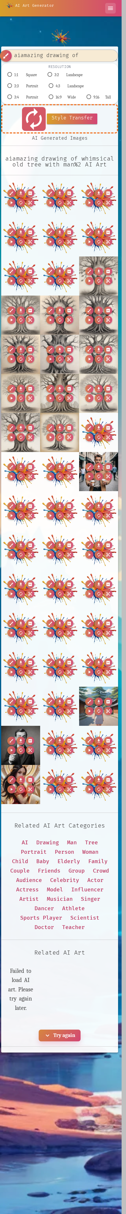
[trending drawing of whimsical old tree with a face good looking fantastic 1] (20, 432)
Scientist (84, 918)
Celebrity (64, 880)
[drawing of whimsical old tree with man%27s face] (59, 236)
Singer (90, 899)
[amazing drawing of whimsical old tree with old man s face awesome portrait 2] (59, 354)
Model (55, 889)
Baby (42, 861)
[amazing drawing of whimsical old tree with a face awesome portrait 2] (98, 276)
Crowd (101, 871)
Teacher (73, 927)
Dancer (44, 908)
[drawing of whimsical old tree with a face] (59, 393)
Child (20, 861)
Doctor (44, 927)
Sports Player (41, 918)
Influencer (87, 889)
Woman (90, 852)
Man (72, 842)
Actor (95, 880)
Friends (49, 871)
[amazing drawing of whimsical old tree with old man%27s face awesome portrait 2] (59, 197)
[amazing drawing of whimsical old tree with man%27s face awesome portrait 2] (20, 197)
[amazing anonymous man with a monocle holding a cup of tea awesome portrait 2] (20, 745)
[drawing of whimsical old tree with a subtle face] (98, 393)
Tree (91, 842)
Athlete (73, 908)
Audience (29, 880)
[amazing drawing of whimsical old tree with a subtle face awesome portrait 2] (20, 315)
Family (98, 861)
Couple (20, 871)
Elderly (68, 861)
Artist (29, 899)
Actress (27, 889)
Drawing (47, 842)
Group (77, 871)
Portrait (34, 852)
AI (25, 842)
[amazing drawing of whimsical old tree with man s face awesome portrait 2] (20, 354)
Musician (60, 899)
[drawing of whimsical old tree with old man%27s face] (98, 236)
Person (64, 852)
